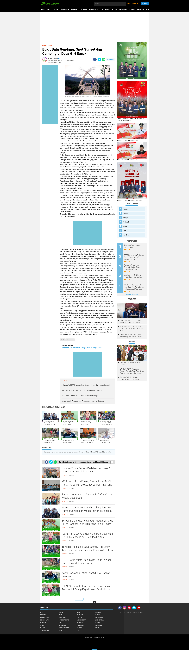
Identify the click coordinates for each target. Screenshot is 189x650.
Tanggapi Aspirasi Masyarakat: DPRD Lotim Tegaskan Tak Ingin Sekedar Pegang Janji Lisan (88, 548)
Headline (126, 235)
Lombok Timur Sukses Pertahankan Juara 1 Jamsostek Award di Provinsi (86, 470)
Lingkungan (123, 9)
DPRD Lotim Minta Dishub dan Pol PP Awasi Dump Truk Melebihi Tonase (86, 561)
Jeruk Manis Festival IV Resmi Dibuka (130, 364)
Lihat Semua (78, 599)
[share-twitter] (99, 59)
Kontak (140, 612)
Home (43, 9)
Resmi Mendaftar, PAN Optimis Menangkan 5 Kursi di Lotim (130, 321)
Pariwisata (74, 9)
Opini (42, 625)
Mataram (43, 622)
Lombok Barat (93, 9)
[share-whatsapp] (103, 59)
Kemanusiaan (44, 617)
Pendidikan (140, 9)
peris (60, 630)
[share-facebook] (95, 59)
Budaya (148, 9)
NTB (102, 9)
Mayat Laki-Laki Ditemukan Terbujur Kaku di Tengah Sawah (82, 348)
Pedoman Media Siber (130, 612)
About (120, 612)
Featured (126, 222)
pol (78, 630)
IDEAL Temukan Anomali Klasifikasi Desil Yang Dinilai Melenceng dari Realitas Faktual (87, 535)
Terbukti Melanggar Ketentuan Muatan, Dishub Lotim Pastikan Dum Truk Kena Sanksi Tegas (87, 522)
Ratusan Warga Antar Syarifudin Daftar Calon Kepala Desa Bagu (87, 496)
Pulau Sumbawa (64, 627)
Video (97, 627)
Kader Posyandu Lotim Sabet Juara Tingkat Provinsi (86, 575)
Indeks (49, 9)
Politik (114, 9)
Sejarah (125, 226)
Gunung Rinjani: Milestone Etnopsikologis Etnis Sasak (129, 378)
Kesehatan (62, 617)
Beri (41, 612)
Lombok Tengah (64, 620)
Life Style (80, 617)
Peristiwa (84, 9)
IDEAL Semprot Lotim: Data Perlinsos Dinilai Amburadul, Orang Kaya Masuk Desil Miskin (86, 588)
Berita (56, 9)
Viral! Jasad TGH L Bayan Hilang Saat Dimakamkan (133, 276)
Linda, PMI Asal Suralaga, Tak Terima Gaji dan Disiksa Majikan (131, 336)
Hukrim (107, 9)
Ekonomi (132, 9)
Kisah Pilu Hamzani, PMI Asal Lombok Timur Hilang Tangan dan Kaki (132, 328)
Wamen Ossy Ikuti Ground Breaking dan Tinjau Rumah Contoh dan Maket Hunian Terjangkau (87, 509)
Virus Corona (44, 630)
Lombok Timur (64, 9)
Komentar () (110, 59)
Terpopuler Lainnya (132, 294)
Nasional (80, 622)
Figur (124, 230)
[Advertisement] (94, 27)
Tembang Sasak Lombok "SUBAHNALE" (132, 246)
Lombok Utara (99, 620)
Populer (144, 3)
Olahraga (98, 622)
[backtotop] (94, 603)
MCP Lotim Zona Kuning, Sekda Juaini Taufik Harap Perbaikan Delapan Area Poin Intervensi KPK (87, 485)
